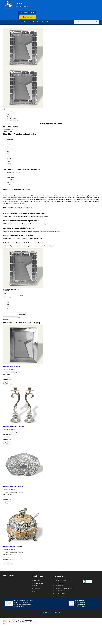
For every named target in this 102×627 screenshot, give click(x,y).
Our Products (34, 21)
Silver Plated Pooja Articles (61, 591)
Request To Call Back (8, 113)
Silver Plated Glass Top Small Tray (13, 486)
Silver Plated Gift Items (60, 580)
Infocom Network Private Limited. (29, 621)
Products (9, 116)
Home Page (8, 21)
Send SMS (58, 612)
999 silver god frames (60, 593)
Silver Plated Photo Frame (11, 366)
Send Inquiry (29, 17)
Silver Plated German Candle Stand (14, 426)
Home (8, 114)
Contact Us (45, 21)
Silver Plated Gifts (11, 119)
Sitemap (36, 591)
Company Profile (21, 21)
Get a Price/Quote (8, 129)
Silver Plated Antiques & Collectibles (64, 588)
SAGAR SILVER (21, 4)
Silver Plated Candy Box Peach (12, 546)
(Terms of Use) (28, 620)
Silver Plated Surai (59, 583)
